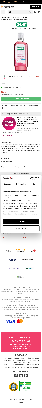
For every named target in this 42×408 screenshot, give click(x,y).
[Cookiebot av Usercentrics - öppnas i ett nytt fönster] (29, 178)
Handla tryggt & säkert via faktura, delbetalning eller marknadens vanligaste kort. (21, 316)
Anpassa (19, 228)
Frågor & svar (19, 358)
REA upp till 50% (10, 2)
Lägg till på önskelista (12, 105)
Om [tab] (34, 184)
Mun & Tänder (22, 17)
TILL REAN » (7, 136)
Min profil (8, 358)
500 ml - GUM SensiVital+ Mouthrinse (23, 77)
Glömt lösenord (32, 358)
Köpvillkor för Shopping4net (14, 365)
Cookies (14, 363)
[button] (39, 12)
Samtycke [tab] (7, 184)
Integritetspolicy (25, 363)
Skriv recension (31, 105)
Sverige (20, 402)
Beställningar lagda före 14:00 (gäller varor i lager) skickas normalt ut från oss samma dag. (21, 300)
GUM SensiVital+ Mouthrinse (22, 19)
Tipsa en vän (8, 108)
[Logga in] (35, 12)
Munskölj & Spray (6, 19)
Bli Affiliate (34, 360)
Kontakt (7, 360)
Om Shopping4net (33, 365)
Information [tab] (21, 184)
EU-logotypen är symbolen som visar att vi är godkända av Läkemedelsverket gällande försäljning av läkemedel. (21, 308)
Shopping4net (5, 17)
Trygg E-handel (33, 367)
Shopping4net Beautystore (15, 367)
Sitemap (29, 399)
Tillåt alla (21, 222)
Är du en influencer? (20, 360)
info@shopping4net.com (21, 349)
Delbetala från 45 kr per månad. (12, 95)
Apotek (14, 17)
